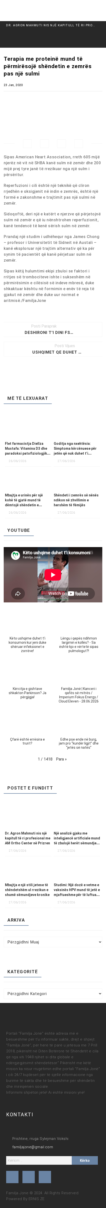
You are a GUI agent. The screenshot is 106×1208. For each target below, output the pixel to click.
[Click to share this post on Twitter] (44, 143)
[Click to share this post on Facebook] (27, 143)
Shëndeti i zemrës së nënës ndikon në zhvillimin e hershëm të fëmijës (76, 500)
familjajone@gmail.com (32, 1147)
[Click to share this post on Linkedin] (78, 143)
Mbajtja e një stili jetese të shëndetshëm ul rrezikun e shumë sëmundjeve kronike (27, 890)
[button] (27, 632)
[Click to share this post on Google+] (61, 143)
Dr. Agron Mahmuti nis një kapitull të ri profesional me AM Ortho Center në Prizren (27, 838)
